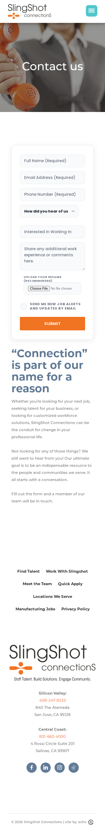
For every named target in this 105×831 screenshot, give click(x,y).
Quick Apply (70, 583)
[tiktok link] (74, 768)
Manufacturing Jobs (35, 609)
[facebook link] (34, 768)
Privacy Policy (75, 609)
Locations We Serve (52, 596)
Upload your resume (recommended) (42, 279)
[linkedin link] (48, 768)
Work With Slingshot (67, 571)
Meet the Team (37, 583)
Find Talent (28, 571)
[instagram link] (62, 768)
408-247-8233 (52, 701)
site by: (75, 822)
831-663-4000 (52, 737)
